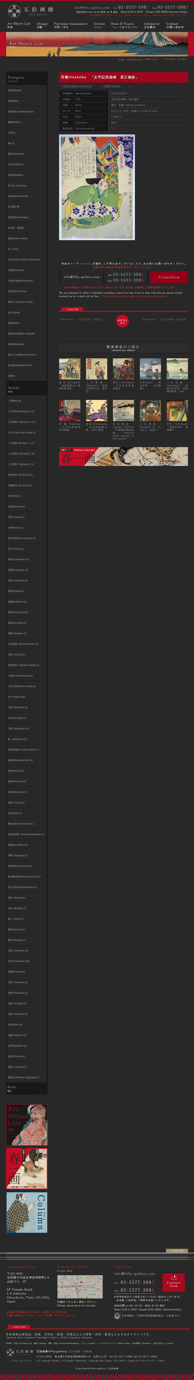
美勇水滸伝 (13, 323)
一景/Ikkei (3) (14, 401)
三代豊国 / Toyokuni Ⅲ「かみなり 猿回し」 (150, 427)
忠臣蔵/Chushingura (18, 217)
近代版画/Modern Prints (20, 365)
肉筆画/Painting (16, 344)
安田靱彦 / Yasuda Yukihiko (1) (23, 665)
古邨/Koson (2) (15, 527)
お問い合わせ (175, 26)
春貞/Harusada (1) (17, 792)
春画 (42, 26)
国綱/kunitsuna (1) (17, 601)
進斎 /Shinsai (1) (16, 1056)
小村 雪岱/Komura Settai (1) (22, 686)
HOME (9, 1343)
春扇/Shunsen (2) (17, 781)
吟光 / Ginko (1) (16, 549)
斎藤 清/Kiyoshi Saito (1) (20, 760)
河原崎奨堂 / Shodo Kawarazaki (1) (26, 834)
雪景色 (11, 376)
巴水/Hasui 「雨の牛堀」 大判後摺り (150, 385)
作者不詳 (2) (14, 496)
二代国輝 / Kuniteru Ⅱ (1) (21, 443)
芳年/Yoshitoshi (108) (19, 961)
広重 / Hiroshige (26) (18, 728)
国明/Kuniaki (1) (16, 591)
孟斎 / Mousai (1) (16, 654)
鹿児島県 (12, 1095)
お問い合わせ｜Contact (163, 1343)
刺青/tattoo (13, 101)
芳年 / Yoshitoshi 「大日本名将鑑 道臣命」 (125, 385)
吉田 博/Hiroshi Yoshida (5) (22, 538)
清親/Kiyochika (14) (18, 845)
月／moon (13, 249)
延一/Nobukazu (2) (17, 739)
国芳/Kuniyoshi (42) (18, 612)
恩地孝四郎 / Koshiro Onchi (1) (23, 749)
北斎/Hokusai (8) (16, 506)
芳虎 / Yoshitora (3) (17, 1014)
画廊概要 (152, 26)
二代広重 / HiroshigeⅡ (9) (21, 453)
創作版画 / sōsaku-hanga (21, 111)
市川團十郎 (13, 206)
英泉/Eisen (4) (15, 1024)
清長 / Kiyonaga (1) (17, 855)
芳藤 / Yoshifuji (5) (17, 1003)
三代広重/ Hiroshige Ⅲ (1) (21, 411)
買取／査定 (71, 26)
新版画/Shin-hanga (17, 238)
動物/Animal (14, 122)
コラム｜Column (88, 1343)
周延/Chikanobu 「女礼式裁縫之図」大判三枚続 (98, 427)
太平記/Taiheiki (15, 164)
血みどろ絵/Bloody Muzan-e (22, 354)
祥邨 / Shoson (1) (17, 897)
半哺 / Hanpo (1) (16, 517)
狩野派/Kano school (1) (20, 866)
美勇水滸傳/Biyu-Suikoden (21, 333)
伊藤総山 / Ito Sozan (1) (20, 485)
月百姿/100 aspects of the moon (24, 259)
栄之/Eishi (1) (15, 813)
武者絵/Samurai (16, 270)
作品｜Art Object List (23, 1343)
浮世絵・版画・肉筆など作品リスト (20, 26)
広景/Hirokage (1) (17, 718)
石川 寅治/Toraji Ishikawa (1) (22, 887)
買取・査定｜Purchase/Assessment (63, 1343)
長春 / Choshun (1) (17, 1067)
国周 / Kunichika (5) (18, 580)
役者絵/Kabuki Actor (18, 196)
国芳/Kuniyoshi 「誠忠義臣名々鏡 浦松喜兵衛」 (71, 385)
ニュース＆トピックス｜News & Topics (114, 1343)
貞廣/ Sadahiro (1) (17, 1035)
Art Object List (134, 59)
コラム (100, 26)
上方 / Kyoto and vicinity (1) (22, 432)
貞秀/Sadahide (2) (17, 1045)
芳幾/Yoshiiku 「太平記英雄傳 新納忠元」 (82, 319)
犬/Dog (11, 132)
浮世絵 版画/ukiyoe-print (20, 280)
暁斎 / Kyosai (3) (16, 802)
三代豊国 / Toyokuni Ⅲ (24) (22, 422)
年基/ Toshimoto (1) (18, 707)
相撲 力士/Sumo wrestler (20, 302)
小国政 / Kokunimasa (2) (20, 675)
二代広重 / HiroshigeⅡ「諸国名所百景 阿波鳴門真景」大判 (177, 387)
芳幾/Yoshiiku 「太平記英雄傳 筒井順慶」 (165, 319)
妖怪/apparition (15, 175)
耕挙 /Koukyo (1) (16, 929)
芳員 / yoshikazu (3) (18, 950)
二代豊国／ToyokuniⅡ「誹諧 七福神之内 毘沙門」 (98, 387)
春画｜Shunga (40, 1343)
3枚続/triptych (15, 90)
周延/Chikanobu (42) (18, 559)
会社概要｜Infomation (141, 1343)
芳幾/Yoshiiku (112, 86)
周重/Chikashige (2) (18, 570)
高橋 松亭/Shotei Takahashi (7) (23, 1077)
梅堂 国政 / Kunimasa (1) (20, 823)
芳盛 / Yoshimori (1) (18, 982)
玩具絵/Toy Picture (17, 291)
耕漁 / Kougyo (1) (17, 940)
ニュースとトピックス (125, 26)
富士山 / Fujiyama (17, 185)
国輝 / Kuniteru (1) (17, 633)
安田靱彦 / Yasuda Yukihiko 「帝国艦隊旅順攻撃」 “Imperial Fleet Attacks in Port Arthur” (123, 431)
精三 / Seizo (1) (15, 919)
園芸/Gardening (16, 154)
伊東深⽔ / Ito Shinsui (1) (20, 475)
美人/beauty (14, 312)
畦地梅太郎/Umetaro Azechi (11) (24, 876)
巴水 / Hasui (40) (16, 697)
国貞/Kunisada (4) (17, 623)
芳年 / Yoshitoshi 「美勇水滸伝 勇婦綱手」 (178, 427)
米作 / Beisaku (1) (17, 908)
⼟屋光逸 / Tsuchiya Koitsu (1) (23, 644)
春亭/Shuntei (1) (16, 771)
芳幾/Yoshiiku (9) (16, 971)
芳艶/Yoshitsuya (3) (18, 993)
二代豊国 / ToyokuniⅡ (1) (21, 464)
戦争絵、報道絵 (16, 228)
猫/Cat (11, 143)
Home (121, 59)
